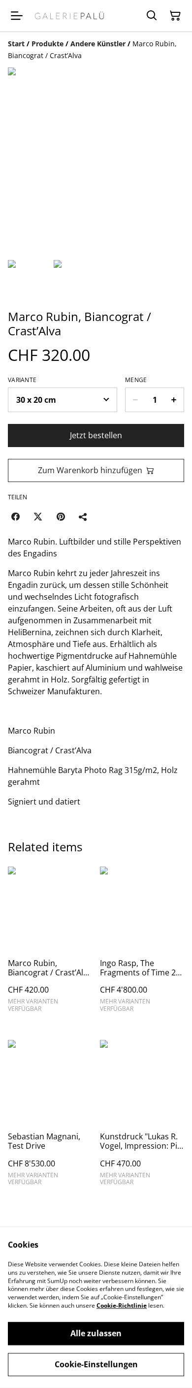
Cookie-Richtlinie (121, 1305)
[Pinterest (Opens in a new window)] (60, 516)
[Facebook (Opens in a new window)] (15, 516)
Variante (22, 380)
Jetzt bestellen (96, 435)
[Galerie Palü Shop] (69, 15)
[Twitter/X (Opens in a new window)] (38, 516)
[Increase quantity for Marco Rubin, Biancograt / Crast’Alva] (174, 399)
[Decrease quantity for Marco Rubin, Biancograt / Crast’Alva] (135, 399)
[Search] (151, 16)
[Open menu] (17, 16)
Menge (136, 380)
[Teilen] (83, 516)
